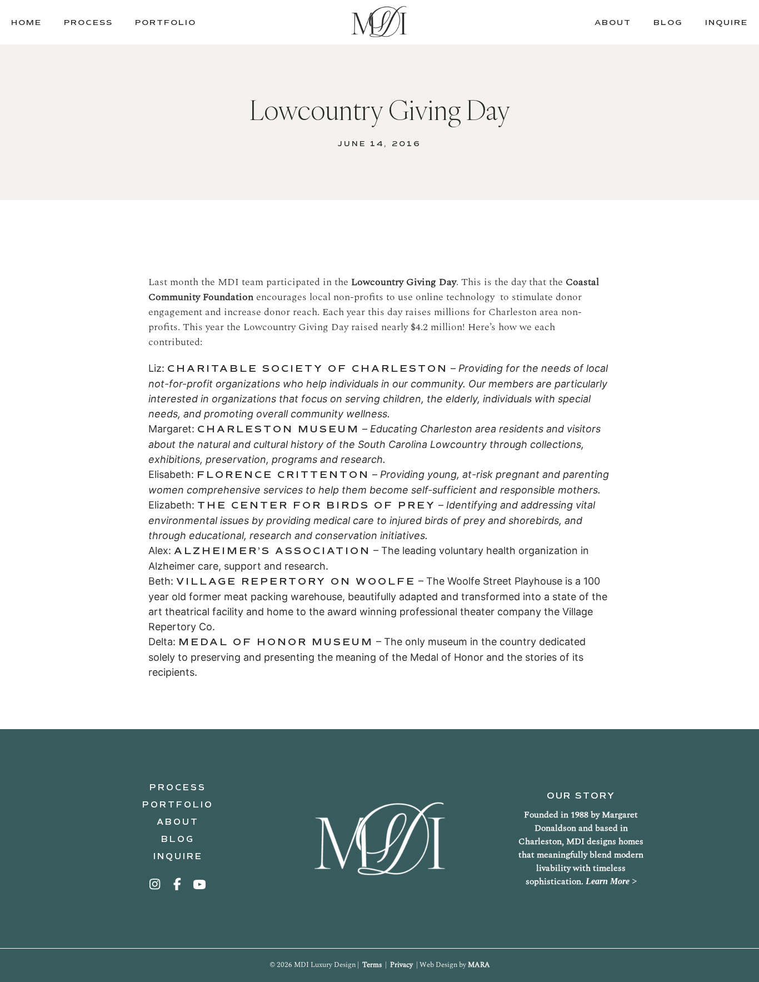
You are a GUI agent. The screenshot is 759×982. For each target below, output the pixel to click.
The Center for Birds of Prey (316, 505)
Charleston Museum (278, 429)
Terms (372, 964)
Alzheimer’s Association (272, 551)
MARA (479, 964)
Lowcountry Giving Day (403, 282)
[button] (155, 884)
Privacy (401, 964)
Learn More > (611, 881)
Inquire (178, 856)
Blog (177, 839)
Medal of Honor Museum (275, 642)
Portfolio (177, 805)
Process (177, 787)
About (178, 822)
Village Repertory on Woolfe (296, 581)
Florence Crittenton (283, 474)
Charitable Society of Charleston (307, 368)
